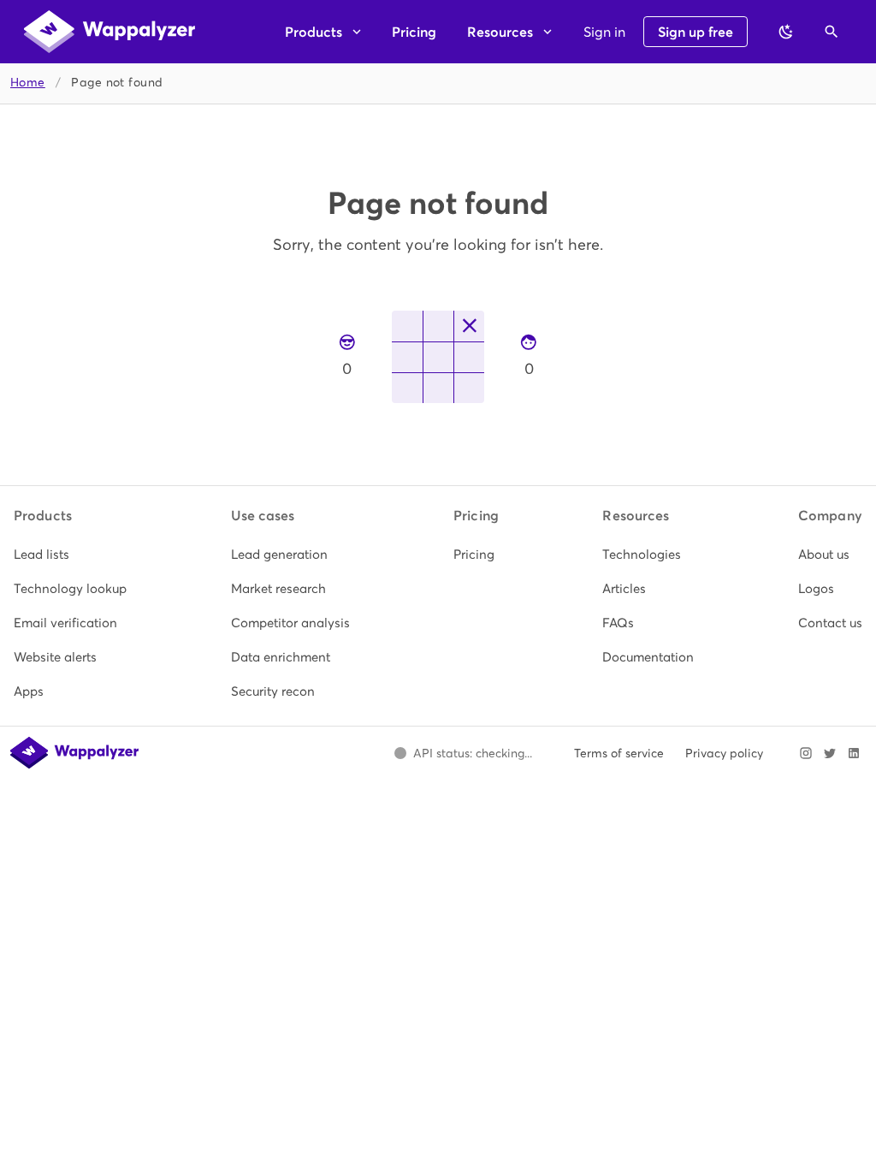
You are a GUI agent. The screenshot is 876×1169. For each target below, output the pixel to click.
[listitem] (70, 554)
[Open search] (831, 31)
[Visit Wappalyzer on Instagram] (806, 753)
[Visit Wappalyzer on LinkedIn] (854, 753)
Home (27, 82)
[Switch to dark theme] (786, 31)
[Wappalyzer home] (109, 31)
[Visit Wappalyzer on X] (830, 753)
